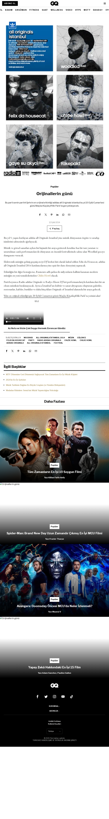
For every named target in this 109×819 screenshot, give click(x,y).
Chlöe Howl (43, 275)
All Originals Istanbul (39, 343)
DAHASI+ (98, 10)
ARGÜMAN (21, 10)
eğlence (81, 338)
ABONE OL (10, 3)
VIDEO (69, 10)
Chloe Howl (86, 340)
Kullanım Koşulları (54, 724)
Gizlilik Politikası (54, 721)
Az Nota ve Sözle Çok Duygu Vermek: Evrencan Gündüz (37, 328)
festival (58, 343)
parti (31, 340)
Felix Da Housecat (15, 340)
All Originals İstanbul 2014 (50, 338)
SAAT (45, 10)
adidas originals (15, 343)
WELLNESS (57, 10)
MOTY (87, 10)
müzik (71, 338)
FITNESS (34, 10)
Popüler (55, 186)
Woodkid (28, 338)
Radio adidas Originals (49, 340)
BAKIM (8, 10)
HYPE (78, 10)
